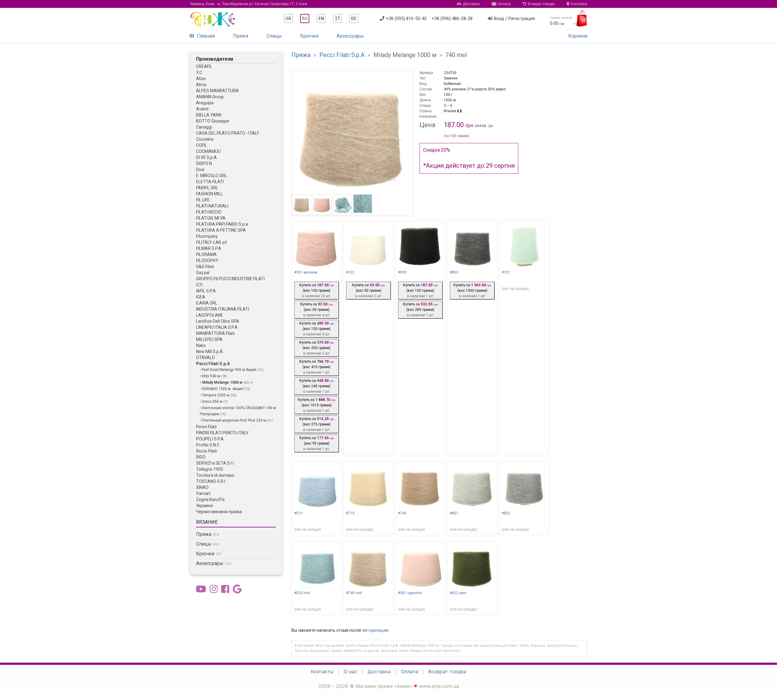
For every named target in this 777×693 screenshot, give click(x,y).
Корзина (577, 36)
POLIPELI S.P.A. (210, 438)
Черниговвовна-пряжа (219, 511)
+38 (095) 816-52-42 (406, 18)
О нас (350, 671)
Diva (200, 169)
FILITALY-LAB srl (211, 242)
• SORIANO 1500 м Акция (222, 389)
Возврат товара (541, 4)
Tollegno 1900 (209, 469)
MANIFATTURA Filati (215, 333)
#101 (506, 272)
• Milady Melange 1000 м (221, 382)
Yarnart (203, 493)
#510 (298, 513)
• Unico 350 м (211, 401)
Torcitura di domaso (215, 475)
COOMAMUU (208, 151)
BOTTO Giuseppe (212, 121)
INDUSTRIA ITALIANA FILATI (222, 309)
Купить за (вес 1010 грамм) (317, 405)
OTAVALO (205, 357)
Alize (201, 78)
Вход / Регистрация (514, 18)
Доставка (471, 4)
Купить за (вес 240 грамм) (316, 386)
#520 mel (302, 593)
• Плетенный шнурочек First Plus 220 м (233, 420)
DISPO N (204, 163)
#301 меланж (305, 272)
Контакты (579, 4)
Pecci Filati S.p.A (213, 363)
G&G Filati (205, 266)
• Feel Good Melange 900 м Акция (228, 370)
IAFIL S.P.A (206, 290)
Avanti (202, 108)
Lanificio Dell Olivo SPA (217, 321)
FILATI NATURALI (212, 206)
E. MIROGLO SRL (211, 175)
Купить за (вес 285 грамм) (420, 309)
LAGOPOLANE (209, 315)
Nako (201, 345)
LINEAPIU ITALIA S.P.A (217, 327)
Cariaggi (204, 127)
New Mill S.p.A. (210, 351)
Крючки (309, 36)
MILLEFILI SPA (209, 339)
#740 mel (354, 593)
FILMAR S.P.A (208, 248)
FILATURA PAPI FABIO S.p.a (222, 224)
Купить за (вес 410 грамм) (316, 367)
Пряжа (240, 36)
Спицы (274, 36)
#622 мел (458, 593)
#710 (350, 513)
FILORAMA (206, 254)
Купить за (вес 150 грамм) (316, 328)
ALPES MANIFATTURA (217, 90)
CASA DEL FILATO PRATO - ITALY (227, 133)
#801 (454, 513)
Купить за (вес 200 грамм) (316, 347)
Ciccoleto (205, 139)
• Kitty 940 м (210, 376)
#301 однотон (410, 593)
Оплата (504, 4)
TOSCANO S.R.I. (211, 481)
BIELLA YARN (208, 115)
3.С (199, 72)
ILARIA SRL (206, 303)
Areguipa (205, 102)
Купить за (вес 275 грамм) (316, 424)
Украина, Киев (248, 4)
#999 (402, 272)
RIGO (200, 457)
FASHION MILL (209, 193)
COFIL (201, 145)
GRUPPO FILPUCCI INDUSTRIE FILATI (230, 278)
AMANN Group (210, 96)
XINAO (202, 487)
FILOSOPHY (207, 260)
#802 (506, 513)
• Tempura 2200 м (215, 395)
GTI (199, 284)
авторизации (375, 630)
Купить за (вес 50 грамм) (316, 309)
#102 (350, 272)
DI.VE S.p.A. (207, 157)
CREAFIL (204, 66)
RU (304, 18)
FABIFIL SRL (207, 187)
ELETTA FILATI (210, 181)
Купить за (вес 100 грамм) (316, 290)
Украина (204, 505)
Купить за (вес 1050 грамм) (472, 290)
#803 (454, 272)
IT (337, 18)
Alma (201, 84)
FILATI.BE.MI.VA (211, 218)
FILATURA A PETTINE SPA (221, 230)
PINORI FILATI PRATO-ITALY (222, 432)
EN (321, 18)
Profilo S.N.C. (208, 444)
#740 (402, 513)
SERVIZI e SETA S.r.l (215, 463)
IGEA (200, 296)
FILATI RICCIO (209, 212)
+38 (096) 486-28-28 (452, 18)
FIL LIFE (203, 199)
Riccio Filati (206, 451)
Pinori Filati (206, 426)
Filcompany (207, 236)
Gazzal (202, 272)
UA (288, 18)
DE (354, 18)
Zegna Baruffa (210, 499)
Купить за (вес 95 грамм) (316, 443)
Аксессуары (350, 36)
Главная (206, 36)
